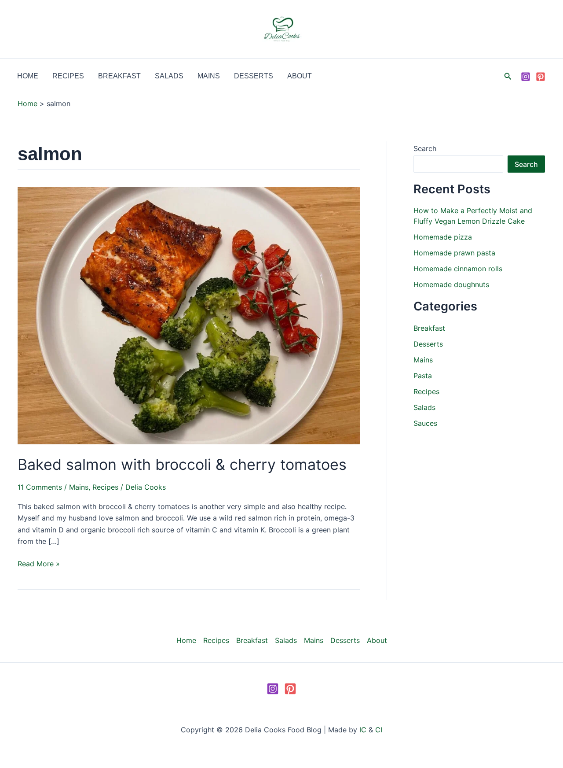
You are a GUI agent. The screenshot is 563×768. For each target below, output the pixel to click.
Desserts (253, 76)
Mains (208, 76)
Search (424, 148)
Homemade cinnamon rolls (457, 268)
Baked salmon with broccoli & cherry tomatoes (182, 464)
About (299, 76)
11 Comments (40, 487)
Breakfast (119, 76)
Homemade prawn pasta (454, 252)
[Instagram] (525, 76)
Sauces (425, 423)
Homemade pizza (442, 237)
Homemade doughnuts (451, 284)
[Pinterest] (540, 76)
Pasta (422, 375)
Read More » (39, 563)
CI (378, 729)
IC (362, 729)
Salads (169, 76)
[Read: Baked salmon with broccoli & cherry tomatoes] (189, 315)
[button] (508, 76)
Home (27, 76)
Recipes (68, 76)
